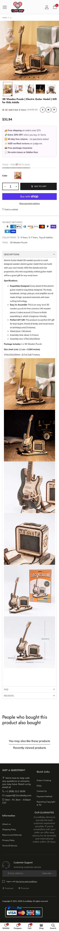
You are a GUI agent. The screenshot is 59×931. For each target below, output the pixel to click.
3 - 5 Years (22, 237)
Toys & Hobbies (46, 237)
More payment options (29, 203)
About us (6, 824)
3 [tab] (29, 77)
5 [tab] (38, 77)
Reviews (9, 695)
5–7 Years (33, 237)
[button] (5, 186)
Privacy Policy (8, 840)
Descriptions (11, 254)
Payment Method (44, 796)
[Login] (47, 7)
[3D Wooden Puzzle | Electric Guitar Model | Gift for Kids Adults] (29, 50)
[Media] (54, 75)
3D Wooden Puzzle (18, 242)
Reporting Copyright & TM (46, 803)
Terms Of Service (9, 845)
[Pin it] (54, 109)
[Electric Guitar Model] (17, 175)
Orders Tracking (44, 780)
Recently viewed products (29, 747)
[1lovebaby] (17, 7)
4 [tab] (34, 77)
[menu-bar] (5, 7)
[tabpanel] (29, 50)
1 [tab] (20, 77)
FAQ (6, 689)
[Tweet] (48, 109)
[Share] (42, 109)
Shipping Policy (9, 829)
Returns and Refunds (12, 835)
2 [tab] (24, 77)
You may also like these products (29, 741)
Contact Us (42, 791)
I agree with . (21, 881)
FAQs (39, 785)
